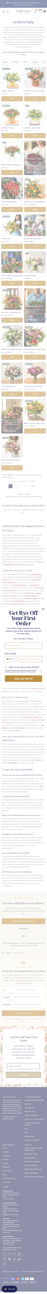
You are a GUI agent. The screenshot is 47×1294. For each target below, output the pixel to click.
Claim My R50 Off (23, 678)
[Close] (43, 609)
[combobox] (10, 659)
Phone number (10, 653)
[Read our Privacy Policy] (41, 670)
